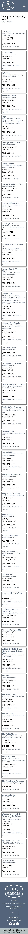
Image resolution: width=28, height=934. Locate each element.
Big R (4, 117)
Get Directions (6, 46)
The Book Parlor (9, 694)
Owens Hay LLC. (9, 431)
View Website (6, 65)
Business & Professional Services (10, 205)
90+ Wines (6, 31)
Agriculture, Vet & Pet (7, 118)
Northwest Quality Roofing (13, 384)
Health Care (17, 273)
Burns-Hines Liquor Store (12, 184)
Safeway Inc (7, 574)
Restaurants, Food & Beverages (10, 33)
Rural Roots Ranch (9, 551)
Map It (14, 912)
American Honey (9, 96)
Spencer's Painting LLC (11, 630)
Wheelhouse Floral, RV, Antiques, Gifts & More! (11, 815)
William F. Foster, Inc (11, 840)
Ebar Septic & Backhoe (11, 224)
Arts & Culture (17, 325)
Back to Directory (7, 21)
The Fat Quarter (8, 713)
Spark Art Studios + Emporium (10, 610)
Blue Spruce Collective (11, 143)
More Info (16, 46)
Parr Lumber (7, 452)
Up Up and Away (9, 795)
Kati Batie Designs (9, 347)
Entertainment (20, 120)
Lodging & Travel (6, 736)
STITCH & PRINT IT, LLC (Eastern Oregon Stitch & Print (12, 651)
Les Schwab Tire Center (12, 363)
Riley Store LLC (8, 514)
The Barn (6, 675)
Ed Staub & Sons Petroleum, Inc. (13, 245)
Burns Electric (8, 164)
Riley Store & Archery (11, 493)
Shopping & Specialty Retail (9, 54)
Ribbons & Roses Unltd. (11, 474)
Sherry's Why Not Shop (12, 593)
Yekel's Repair (8, 861)
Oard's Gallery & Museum (12, 407)
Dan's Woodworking (10, 203)
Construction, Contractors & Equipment (12, 75)
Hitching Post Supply (11, 323)
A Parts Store (7, 52)
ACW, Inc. (6, 73)
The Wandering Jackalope (13, 781)
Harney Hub (7, 294)
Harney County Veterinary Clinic (13, 270)
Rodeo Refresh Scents (11, 535)
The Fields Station (9, 734)
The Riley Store (8, 757)
